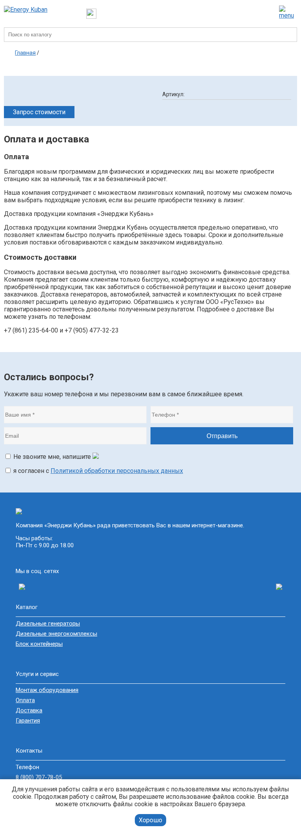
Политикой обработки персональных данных (117, 471)
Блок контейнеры (39, 643)
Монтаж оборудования (47, 690)
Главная (25, 53)
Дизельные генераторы (48, 623)
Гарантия (28, 720)
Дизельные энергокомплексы (56, 633)
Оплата (25, 700)
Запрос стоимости (39, 112)
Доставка (29, 710)
